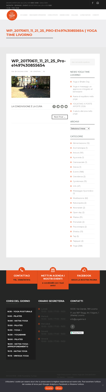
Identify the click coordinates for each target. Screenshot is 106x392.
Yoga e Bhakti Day (81, 82)
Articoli (76, 153)
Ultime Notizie (85, 15)
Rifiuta (59, 388)
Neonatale (77, 208)
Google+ (62, 106)
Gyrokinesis (78, 181)
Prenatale (77, 222)
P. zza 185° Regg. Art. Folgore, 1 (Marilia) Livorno (84, 314)
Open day (77, 212)
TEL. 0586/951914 (21, 280)
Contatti (96, 15)
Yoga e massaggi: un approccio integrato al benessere (82, 89)
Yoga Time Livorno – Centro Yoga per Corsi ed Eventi (76, 375)
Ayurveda (77, 157)
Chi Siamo (23, 15)
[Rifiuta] (102, 385)
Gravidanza (78, 176)
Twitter (58, 106)
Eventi (76, 172)
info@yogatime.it (78, 319)
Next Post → (60, 117)
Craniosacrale (79, 162)
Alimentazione (79, 143)
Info (75, 186)
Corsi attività (53, 15)
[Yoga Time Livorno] (12, 15)
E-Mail (66, 106)
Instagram (97, 3)
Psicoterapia (78, 227)
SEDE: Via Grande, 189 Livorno (84, 309)
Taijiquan (77, 241)
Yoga (75, 246)
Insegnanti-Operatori (37, 15)
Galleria (74, 15)
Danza (76, 167)
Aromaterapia (79, 148)
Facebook (92, 3)
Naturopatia (78, 203)
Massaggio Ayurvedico (83, 191)
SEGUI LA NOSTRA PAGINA (84, 280)
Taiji (74, 236)
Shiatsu (76, 231)
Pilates (76, 217)
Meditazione (78, 198)
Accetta (49, 388)
